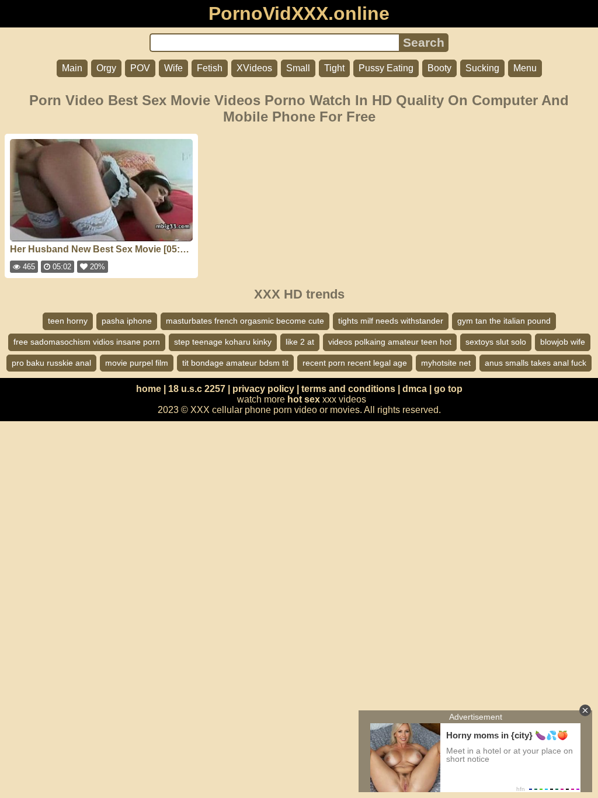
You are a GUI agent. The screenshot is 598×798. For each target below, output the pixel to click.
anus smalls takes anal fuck (535, 362)
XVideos (254, 68)
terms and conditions (348, 389)
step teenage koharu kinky (223, 341)
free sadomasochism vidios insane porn (86, 341)
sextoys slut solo (495, 341)
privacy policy (263, 389)
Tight (334, 68)
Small (298, 68)
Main (72, 68)
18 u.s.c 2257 (196, 389)
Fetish (209, 68)
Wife (173, 68)
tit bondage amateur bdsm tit (235, 362)
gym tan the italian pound (504, 320)
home (148, 389)
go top (448, 389)
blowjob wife (562, 341)
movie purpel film (136, 362)
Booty (439, 68)
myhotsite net (446, 362)
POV (140, 68)
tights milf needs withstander (390, 320)
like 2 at (300, 341)
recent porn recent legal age (355, 362)
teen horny (68, 320)
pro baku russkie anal (51, 362)
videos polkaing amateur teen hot (389, 341)
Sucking (482, 68)
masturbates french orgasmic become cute (245, 320)
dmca (414, 389)
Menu (525, 68)
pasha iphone (127, 320)
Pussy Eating (386, 68)
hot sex (303, 399)
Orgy (106, 68)
